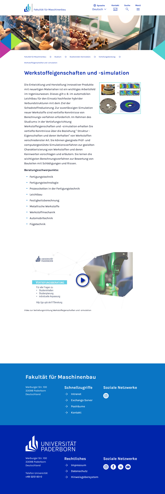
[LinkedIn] (120, 466)
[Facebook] (113, 466)
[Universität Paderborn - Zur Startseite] (27, 8)
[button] (100, 8)
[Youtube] (128, 466)
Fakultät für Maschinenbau (50, 9)
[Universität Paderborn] (82, 443)
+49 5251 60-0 (34, 476)
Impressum (78, 465)
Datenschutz (79, 471)
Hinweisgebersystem (84, 477)
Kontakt (76, 412)
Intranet (76, 394)
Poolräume (78, 406)
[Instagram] (106, 395)
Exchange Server (81, 400)
